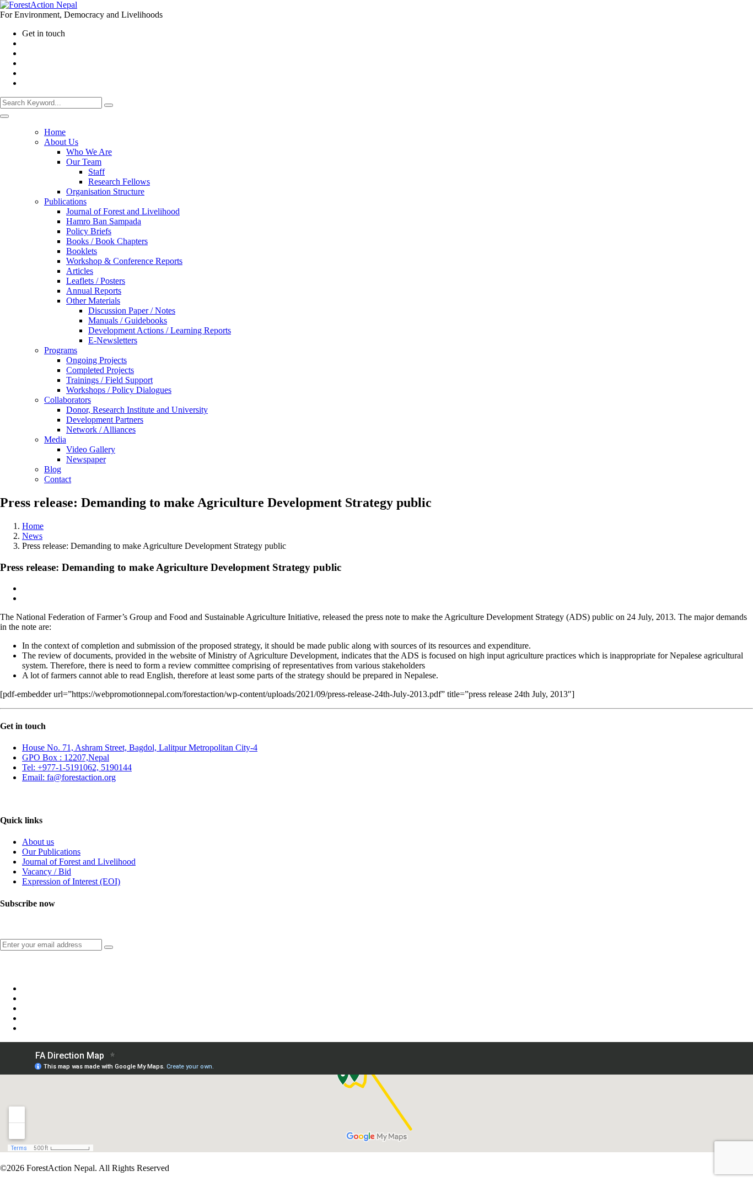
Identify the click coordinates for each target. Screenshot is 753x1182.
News (32, 536)
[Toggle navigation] (4, 116)
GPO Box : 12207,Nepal (65, 757)
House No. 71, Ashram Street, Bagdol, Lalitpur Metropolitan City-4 (139, 747)
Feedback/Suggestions (34, 799)
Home (33, 526)
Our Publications (51, 851)
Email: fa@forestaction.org (69, 777)
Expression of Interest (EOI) (71, 881)
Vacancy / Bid (46, 871)
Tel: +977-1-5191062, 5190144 (77, 767)
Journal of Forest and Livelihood (79, 861)
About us (38, 841)
